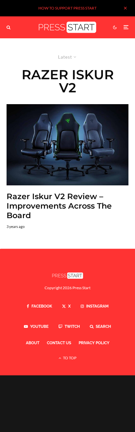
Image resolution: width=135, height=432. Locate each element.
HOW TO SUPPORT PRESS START (67, 8)
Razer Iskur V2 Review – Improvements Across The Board (59, 206)
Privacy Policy (94, 343)
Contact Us (59, 343)
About (32, 343)
